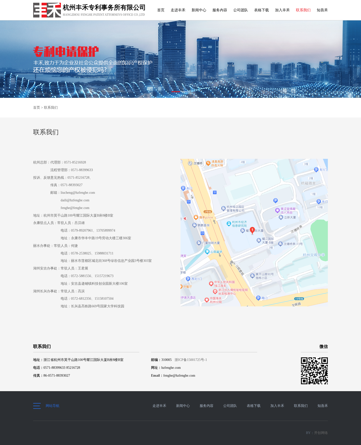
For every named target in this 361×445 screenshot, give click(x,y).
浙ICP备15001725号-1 (190, 360)
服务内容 (219, 10)
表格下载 (261, 10)
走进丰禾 (178, 10)
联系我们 (303, 10)
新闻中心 (199, 10)
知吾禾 (322, 10)
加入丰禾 (282, 10)
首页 (161, 10)
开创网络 (321, 433)
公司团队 (240, 10)
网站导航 (52, 406)
